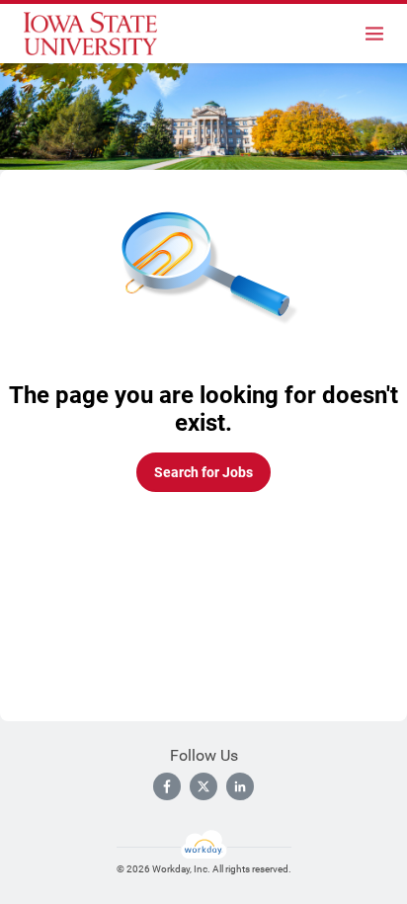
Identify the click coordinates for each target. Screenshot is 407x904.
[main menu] (374, 33)
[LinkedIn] (240, 786)
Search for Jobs (203, 472)
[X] (203, 786)
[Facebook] (167, 786)
